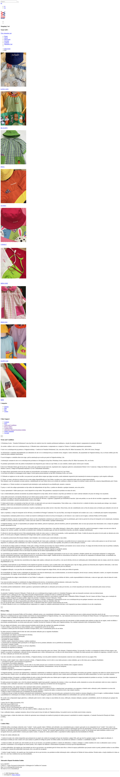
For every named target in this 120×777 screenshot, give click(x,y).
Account (6, 41)
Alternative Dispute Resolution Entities (15, 430)
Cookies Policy (8, 428)
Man (5, 408)
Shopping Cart (8, 44)
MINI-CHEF (4, 283)
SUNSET (3, 205)
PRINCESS (4, 322)
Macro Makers (16, 775)
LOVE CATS (4, 89)
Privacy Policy (8, 426)
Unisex (6, 411)
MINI (2, 400)
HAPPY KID (4, 361)
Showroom (7, 39)
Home (6, 36)
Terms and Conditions (10, 425)
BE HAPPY (4, 128)
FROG (3, 167)
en (1, 3)
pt (4, 6)
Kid (5, 410)
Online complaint (9, 431)
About (6, 38)
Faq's (5, 423)
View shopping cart (6, 33)
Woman (6, 406)
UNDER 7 (4, 244)
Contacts (6, 42)
